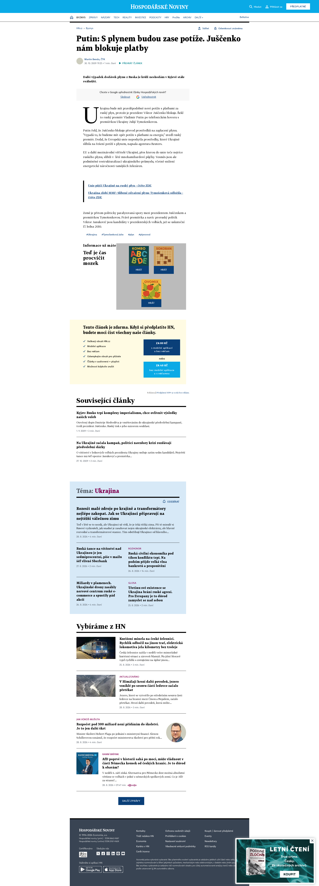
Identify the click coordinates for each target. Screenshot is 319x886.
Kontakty (140, 831)
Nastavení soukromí (175, 841)
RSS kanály (210, 846)
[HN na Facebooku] (103, 853)
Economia (141, 841)
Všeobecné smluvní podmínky (180, 846)
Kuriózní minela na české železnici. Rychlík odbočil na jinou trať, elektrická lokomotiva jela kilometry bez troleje (151, 643)
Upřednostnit (149, 97)
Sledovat (125, 97)
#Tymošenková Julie (112, 234)
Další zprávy (131, 800)
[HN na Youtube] (123, 853)
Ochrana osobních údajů (177, 831)
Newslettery (211, 841)
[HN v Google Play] (90, 869)
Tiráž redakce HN (145, 836)
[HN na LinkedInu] (113, 853)
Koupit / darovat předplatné (219, 831)
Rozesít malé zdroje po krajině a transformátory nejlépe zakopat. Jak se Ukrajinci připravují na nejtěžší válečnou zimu (121, 514)
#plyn (131, 234)
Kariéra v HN (142, 846)
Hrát (139, 269)
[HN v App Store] (113, 869)
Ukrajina (107, 491)
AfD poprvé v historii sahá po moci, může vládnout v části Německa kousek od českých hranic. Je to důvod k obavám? (143, 763)
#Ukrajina (91, 234)
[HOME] (71, 18)
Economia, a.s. (100, 835)
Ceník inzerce (143, 851)
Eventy (208, 836)
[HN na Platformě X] (98, 853)
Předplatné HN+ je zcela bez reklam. (173, 392)
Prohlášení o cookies (175, 836)
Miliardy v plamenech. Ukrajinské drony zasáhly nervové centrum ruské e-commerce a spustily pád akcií (96, 591)
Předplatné (298, 6)
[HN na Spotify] (118, 853)
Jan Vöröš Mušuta (88, 719)
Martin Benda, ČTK (94, 59)
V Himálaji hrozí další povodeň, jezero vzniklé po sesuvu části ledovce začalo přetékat (149, 685)
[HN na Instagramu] (108, 853)
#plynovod (144, 234)
